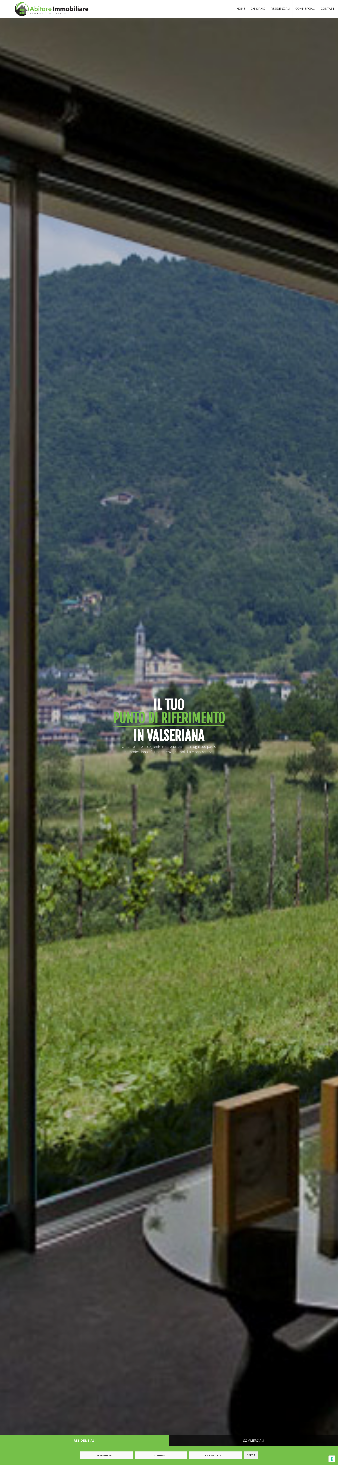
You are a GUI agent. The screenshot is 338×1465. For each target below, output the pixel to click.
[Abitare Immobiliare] (50, 8)
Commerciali (305, 8)
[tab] (84, 1440)
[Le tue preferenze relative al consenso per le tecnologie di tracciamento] (331, 1458)
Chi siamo (258, 8)
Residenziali (280, 8)
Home (241, 8)
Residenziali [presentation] (85, 1440)
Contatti (328, 8)
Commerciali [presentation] (253, 1440)
